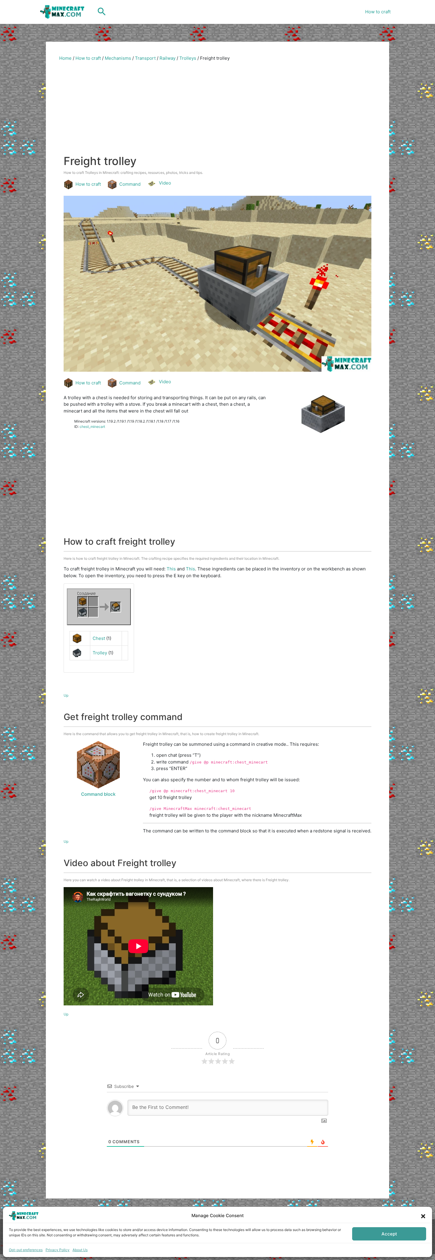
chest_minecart (92, 426)
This (171, 569)
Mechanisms (118, 58)
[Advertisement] (217, 110)
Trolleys (187, 58)
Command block (98, 794)
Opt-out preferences (26, 1250)
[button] (423, 1216)
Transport (145, 58)
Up (66, 695)
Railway (167, 58)
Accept (389, 1234)
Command (130, 184)
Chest (99, 638)
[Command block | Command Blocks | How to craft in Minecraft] (98, 764)
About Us (80, 1250)
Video (165, 183)
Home (65, 58)
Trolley (100, 653)
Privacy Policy (58, 1250)
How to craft (378, 11)
